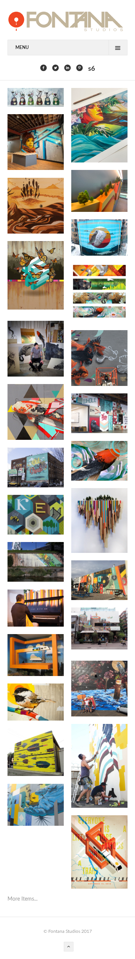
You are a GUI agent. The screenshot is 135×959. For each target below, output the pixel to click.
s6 (91, 69)
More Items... (23, 899)
